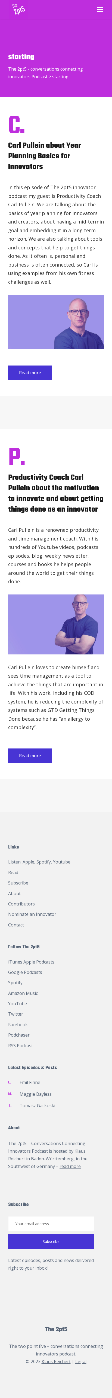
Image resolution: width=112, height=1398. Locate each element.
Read (13, 872)
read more (70, 1166)
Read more (30, 373)
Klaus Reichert (56, 1361)
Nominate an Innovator (32, 914)
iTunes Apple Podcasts (31, 962)
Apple (28, 862)
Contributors (21, 904)
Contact (16, 925)
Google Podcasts (25, 972)
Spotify (43, 862)
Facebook (18, 1025)
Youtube (61, 862)
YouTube (17, 1004)
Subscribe (18, 883)
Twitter (15, 1014)
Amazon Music (23, 993)
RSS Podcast (20, 1046)
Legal (80, 1361)
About (14, 893)
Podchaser (19, 1035)
